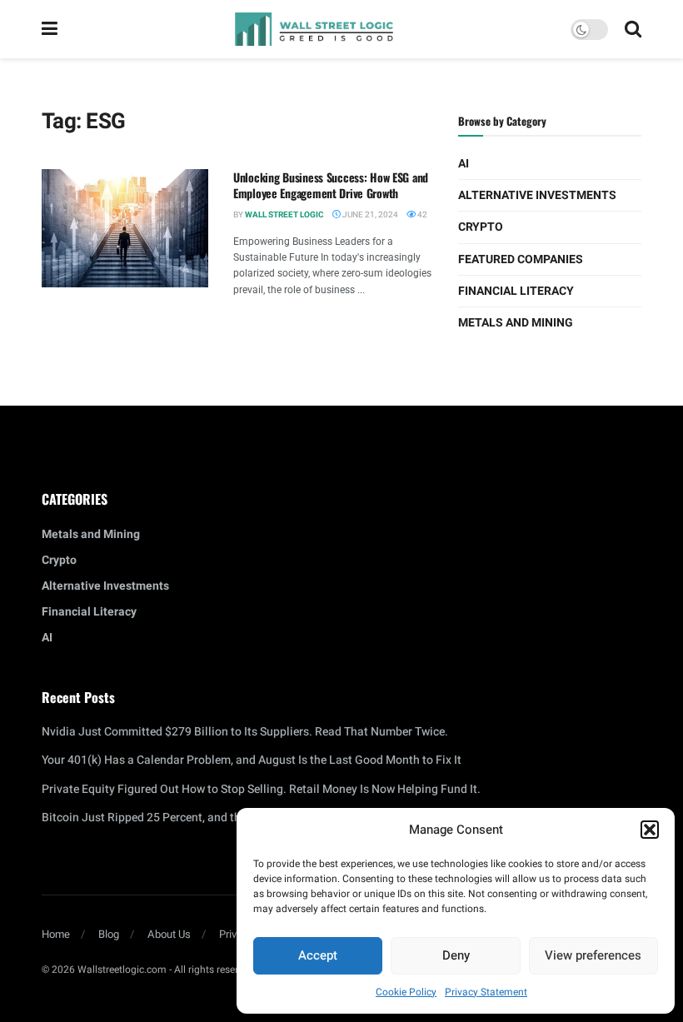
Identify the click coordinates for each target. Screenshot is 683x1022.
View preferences (593, 955)
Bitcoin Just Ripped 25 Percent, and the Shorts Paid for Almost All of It (224, 817)
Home (56, 934)
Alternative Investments (537, 195)
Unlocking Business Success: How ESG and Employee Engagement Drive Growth (330, 185)
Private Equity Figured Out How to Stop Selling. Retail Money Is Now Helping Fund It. (261, 789)
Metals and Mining (515, 323)
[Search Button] (633, 29)
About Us (169, 934)
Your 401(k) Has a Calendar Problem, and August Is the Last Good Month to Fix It (251, 760)
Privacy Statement (486, 992)
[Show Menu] (49, 29)
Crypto (480, 227)
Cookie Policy (406, 992)
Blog (108, 934)
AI (463, 163)
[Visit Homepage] (314, 29)
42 (421, 215)
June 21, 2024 (369, 215)
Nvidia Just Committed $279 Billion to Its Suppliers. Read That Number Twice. (245, 731)
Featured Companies (520, 259)
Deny (456, 955)
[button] (649, 829)
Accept (317, 955)
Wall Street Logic (284, 215)
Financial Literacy (516, 291)
